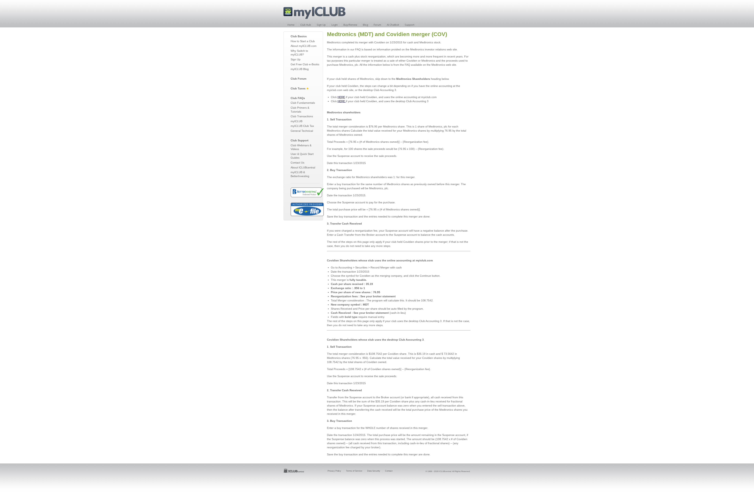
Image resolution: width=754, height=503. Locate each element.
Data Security (373, 471)
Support (409, 24)
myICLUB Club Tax (302, 125)
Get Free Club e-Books (305, 64)
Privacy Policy (334, 471)
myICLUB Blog (300, 69)
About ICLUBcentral (303, 167)
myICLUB (296, 121)
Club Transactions (302, 116)
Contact (389, 471)
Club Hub (305, 24)
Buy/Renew (350, 24)
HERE (341, 97)
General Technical (302, 130)
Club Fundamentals (303, 102)
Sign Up (321, 24)
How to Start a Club (303, 41)
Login (334, 24)
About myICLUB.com (304, 45)
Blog (365, 24)
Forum (377, 24)
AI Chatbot (393, 24)
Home (291, 24)
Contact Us (297, 162)
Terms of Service (354, 471)
